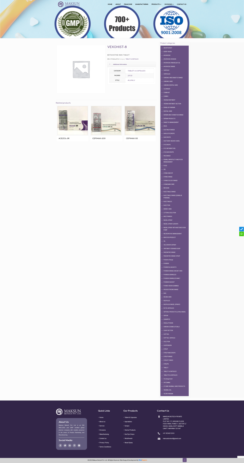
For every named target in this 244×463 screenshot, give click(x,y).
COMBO (166, 96)
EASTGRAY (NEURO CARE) (172, 141)
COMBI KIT (167, 92)
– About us (101, 422)
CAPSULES (167, 74)
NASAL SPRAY (168, 220)
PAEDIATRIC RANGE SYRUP (172, 256)
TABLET (166, 367)
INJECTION (167, 205)
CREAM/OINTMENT (169, 100)
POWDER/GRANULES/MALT (172, 278)
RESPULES (167, 300)
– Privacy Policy (103, 443)
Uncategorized (168, 379)
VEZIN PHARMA (168, 393)
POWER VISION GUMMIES (171, 286)
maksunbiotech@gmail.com (172, 438)
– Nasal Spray (128, 443)
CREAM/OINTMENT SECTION (172, 103)
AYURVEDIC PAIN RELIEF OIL (172, 63)
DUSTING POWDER (169, 130)
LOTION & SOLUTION (170, 212)
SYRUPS (166, 364)
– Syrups (126, 426)
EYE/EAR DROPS (169, 152)
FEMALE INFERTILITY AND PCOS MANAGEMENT (173, 161)
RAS (165, 293)
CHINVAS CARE (168, 81)
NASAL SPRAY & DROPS (171, 224)
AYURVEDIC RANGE (169, 66)
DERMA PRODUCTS (169, 118)
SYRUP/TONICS (168, 360)
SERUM (166, 315)
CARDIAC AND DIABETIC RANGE (173, 77)
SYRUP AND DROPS (169, 353)
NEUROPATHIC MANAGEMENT (173, 233)
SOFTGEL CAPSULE (169, 338)
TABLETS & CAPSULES (170, 375)
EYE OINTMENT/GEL (170, 148)
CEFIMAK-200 (99, 138)
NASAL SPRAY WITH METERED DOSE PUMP (175, 229)
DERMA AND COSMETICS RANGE (173, 115)
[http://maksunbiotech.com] (69, 4)
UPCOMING (167, 382)
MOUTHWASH (168, 216)
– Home (100, 417)
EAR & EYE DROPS (169, 133)
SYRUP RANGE (168, 356)
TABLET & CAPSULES (132, 59)
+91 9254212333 (168, 433)
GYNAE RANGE (168, 177)
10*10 (130, 76)
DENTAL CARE (168, 111)
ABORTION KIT (168, 48)
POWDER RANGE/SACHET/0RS (173, 271)
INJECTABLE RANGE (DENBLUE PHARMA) (173, 197)
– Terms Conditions (104, 447)
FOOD (165, 165)
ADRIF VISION (168, 51)
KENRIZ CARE (168, 209)
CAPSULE (166, 70)
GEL (165, 169)
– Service (101, 426)
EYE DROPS (167, 144)
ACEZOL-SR (64, 138)
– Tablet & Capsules (130, 417)
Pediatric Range (168, 260)
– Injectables (127, 422)
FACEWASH (167, 156)
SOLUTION (167, 341)
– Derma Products (129, 430)
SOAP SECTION (168, 330)
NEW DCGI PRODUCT (170, 237)
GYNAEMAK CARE (169, 184)
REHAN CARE (168, 297)
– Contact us (102, 438)
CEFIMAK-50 (132, 138)
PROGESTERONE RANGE (171, 289)
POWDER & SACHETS (170, 267)
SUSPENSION (168, 345)
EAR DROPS (167, 137)
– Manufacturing (103, 434)
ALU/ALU (131, 80)
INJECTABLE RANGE (170, 191)
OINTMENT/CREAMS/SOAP (172, 248)
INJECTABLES (168, 201)
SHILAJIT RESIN (168, 323)
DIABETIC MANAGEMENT (171, 122)
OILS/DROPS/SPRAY (170, 245)
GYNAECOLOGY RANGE (171, 180)
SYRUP (166, 349)
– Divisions (102, 430)
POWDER (166, 263)
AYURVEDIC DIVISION (170, 59)
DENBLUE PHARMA (169, 107)
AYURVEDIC (167, 55)
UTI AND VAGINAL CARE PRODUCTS (174, 386)
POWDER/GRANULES (170, 274)
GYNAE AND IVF (168, 173)
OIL (164, 241)
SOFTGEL (166, 334)
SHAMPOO (167, 319)
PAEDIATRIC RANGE (169, 252)
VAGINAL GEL (167, 390)
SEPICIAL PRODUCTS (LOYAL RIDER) (174, 312)
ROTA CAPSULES (169, 308)
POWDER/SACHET (169, 282)
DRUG (165, 126)
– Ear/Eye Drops (128, 434)
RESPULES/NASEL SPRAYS (172, 304)
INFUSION (166, 188)
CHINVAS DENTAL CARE (171, 85)
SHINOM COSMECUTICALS (172, 326)
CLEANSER (167, 89)
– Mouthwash (127, 438)
